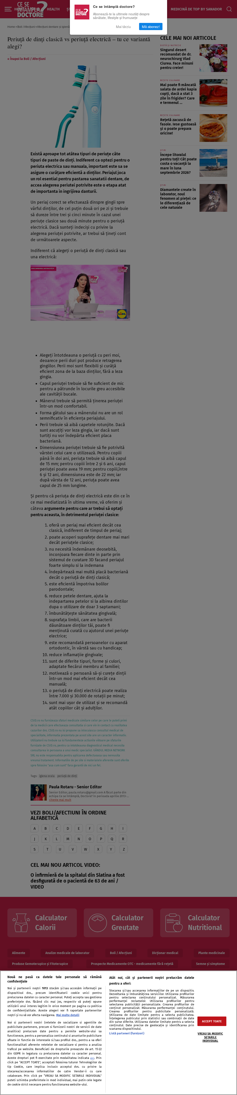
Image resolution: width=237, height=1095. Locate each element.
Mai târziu (123, 26)
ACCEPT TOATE (212, 1021)
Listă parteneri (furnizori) (126, 1033)
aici (92, 1058)
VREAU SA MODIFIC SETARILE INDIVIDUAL (210, 1037)
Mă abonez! (151, 26)
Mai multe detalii (67, 1015)
